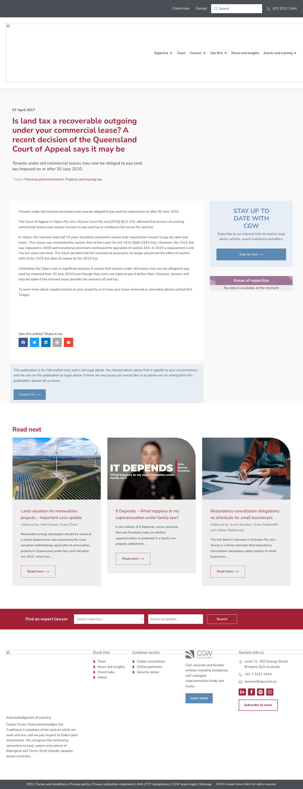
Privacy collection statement (113, 784)
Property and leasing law (83, 179)
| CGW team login (183, 784)
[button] (23, 342)
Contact (201, 8)
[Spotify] (260, 692)
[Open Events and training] (295, 53)
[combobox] (236, 8)
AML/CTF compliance (153, 784)
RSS (30, 784)
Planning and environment (44, 179)
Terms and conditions (51, 784)
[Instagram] (270, 692)
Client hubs (180, 8)
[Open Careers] (204, 53)
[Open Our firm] (225, 53)
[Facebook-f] (251, 692)
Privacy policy (80, 784)
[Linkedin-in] (242, 692)
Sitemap (205, 784)
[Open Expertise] (171, 53)
